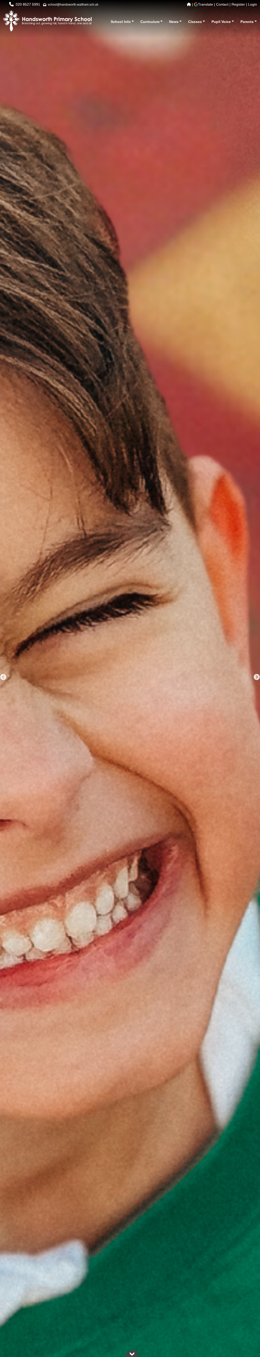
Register (238, 4)
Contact (222, 4)
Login (252, 4)
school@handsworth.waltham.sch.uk (73, 4)
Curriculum (150, 22)
